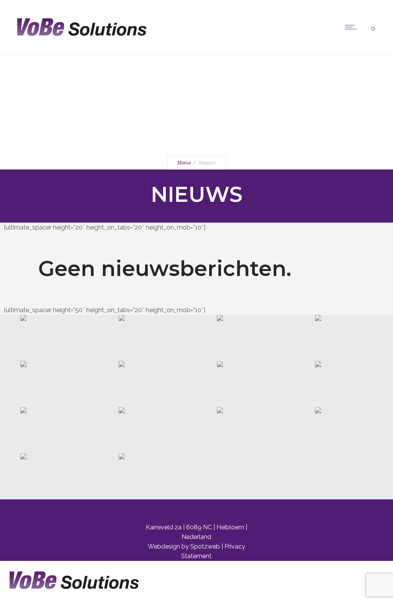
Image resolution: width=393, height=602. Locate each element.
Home (184, 163)
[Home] (79, 44)
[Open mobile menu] (352, 27)
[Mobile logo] (71, 597)
